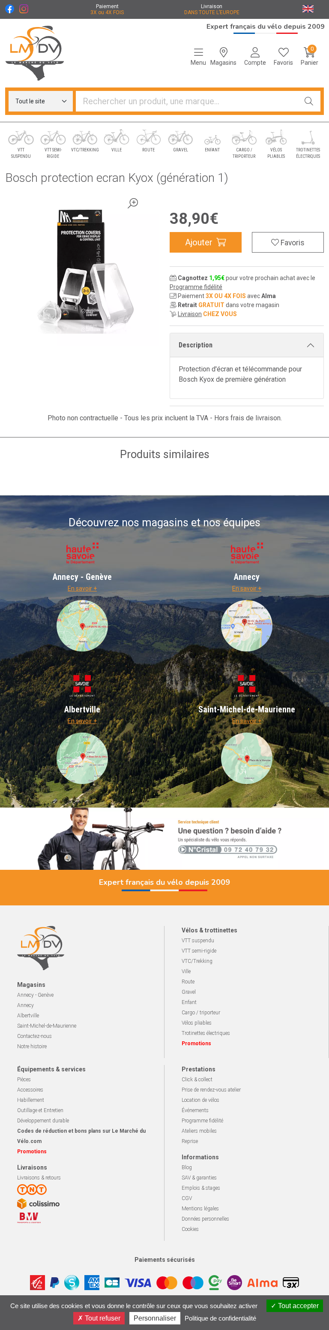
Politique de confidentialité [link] (220, 1318)
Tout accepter (297, 1305)
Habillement (30, 1100)
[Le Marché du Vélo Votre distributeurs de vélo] (41, 53)
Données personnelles (205, 1219)
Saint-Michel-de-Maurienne (46, 1026)
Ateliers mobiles (199, 1131)
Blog (187, 1167)
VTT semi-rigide (199, 951)
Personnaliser (155, 1318)
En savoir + (82, 588)
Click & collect (197, 1080)
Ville (186, 971)
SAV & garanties (199, 1178)
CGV (187, 1198)
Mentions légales (200, 1209)
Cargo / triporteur (201, 1013)
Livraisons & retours (39, 1178)
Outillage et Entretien (40, 1110)
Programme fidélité (196, 286)
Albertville (28, 1016)
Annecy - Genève (35, 995)
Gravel (189, 992)
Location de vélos (200, 1100)
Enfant (189, 1002)
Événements (195, 1110)
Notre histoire (32, 1046)
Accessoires (30, 1090)
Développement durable (43, 1121)
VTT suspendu (198, 941)
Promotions (196, 1043)
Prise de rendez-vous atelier (211, 1090)
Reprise (190, 1141)
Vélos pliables (197, 1023)
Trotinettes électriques (206, 1033)
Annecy (25, 1005)
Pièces (24, 1080)
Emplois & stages (201, 1188)
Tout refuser (101, 1318)
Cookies (190, 1229)
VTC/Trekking (197, 961)
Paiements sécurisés (165, 1259)
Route (188, 982)
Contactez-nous (34, 1036)
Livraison (190, 314)
